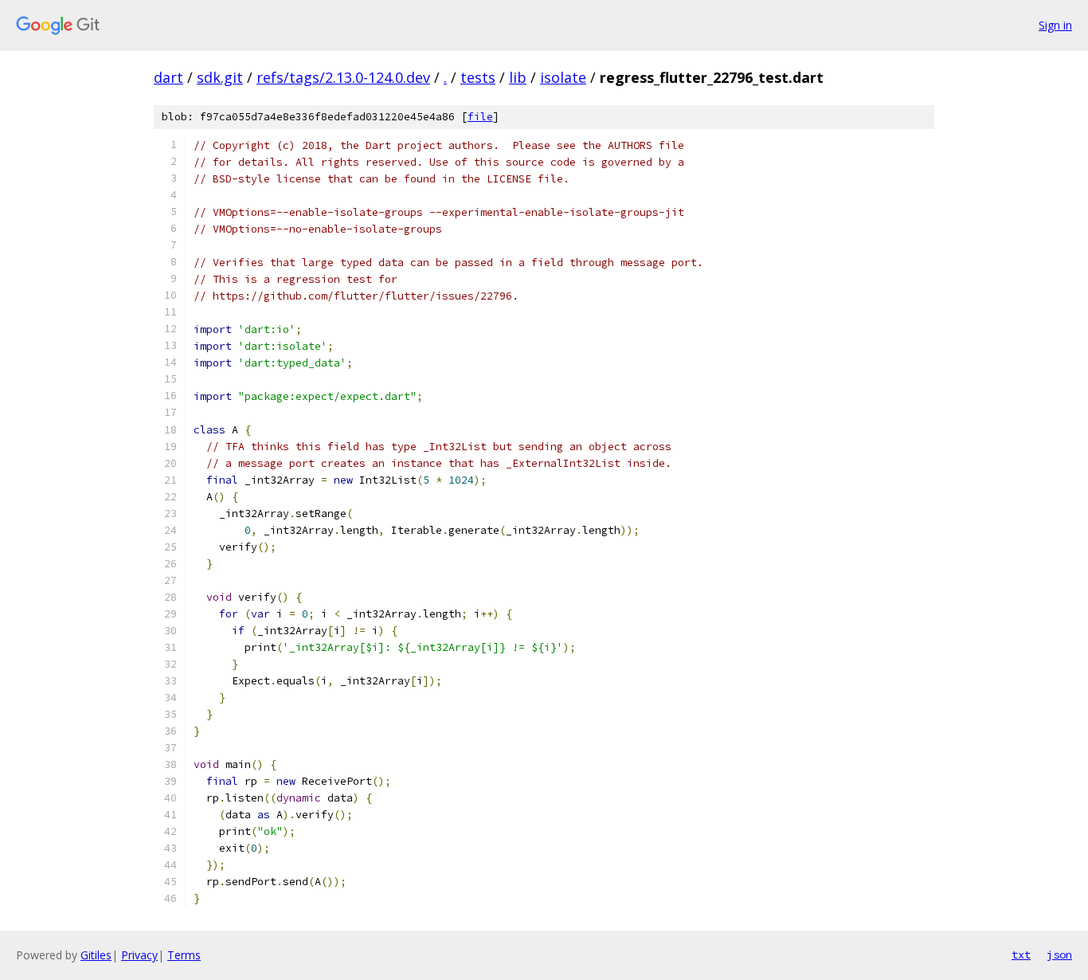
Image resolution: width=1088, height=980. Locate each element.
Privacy (139, 954)
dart (168, 77)
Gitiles (96, 954)
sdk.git (220, 77)
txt (1021, 954)
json (1059, 954)
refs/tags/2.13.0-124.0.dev (343, 77)
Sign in (1055, 25)
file (480, 116)
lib (517, 77)
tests (477, 77)
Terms (184, 954)
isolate (563, 77)
